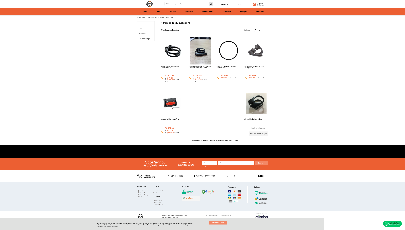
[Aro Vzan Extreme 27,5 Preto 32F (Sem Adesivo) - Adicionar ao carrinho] (218, 78)
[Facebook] (259, 176)
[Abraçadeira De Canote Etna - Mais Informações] (256, 103)
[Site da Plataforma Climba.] (261, 216)
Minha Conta (157, 203)
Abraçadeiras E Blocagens (168, 17)
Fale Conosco (142, 197)
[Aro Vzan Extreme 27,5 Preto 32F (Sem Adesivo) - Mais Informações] (228, 50)
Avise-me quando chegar (258, 134)
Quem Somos (142, 191)
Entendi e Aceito (218, 223)
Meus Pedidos (158, 201)
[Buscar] (211, 4)
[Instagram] (262, 176)
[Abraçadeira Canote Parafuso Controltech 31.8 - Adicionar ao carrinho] (162, 78)
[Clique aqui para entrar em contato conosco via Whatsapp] (392, 224)
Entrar (240, 4)
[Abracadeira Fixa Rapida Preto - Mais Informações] (172, 103)
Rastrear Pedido (158, 205)
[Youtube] (266, 176)
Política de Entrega (143, 195)
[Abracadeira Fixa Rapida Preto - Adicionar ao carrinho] (162, 132)
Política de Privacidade (109, 226)
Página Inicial (141, 17)
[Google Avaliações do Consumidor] (191, 198)
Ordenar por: (248, 30)
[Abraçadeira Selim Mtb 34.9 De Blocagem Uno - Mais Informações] (256, 50)
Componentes (152, 17)
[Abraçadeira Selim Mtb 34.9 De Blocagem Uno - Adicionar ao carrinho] (246, 78)
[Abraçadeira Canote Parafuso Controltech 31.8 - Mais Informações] (172, 50)
